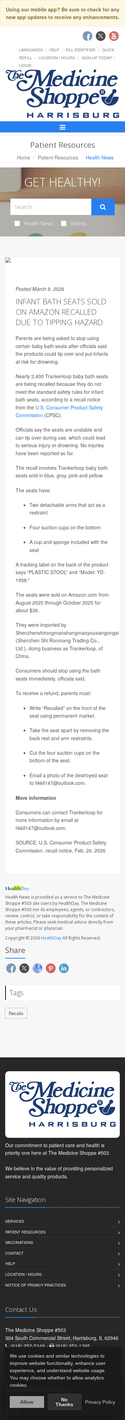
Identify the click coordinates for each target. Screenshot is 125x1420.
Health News (39, 223)
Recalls (16, 1013)
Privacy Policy (100, 1402)
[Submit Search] (103, 207)
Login (25, 65)
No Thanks (64, 1402)
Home (23, 157)
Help (54, 49)
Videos (78, 223)
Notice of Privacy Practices (35, 1285)
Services (14, 1221)
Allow (26, 1402)
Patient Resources (58, 157)
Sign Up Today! (97, 57)
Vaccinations (19, 1242)
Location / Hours (57, 57)
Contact (14, 1253)
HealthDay (51, 938)
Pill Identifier (80, 49)
